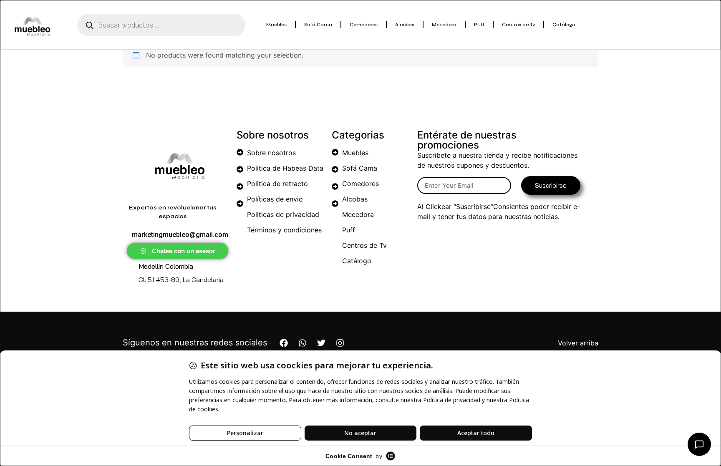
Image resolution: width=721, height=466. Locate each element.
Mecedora (444, 25)
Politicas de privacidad (283, 214)
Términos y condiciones (284, 230)
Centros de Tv (518, 25)
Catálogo (563, 25)
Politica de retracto (277, 183)
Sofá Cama (318, 25)
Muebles (276, 25)
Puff (479, 25)
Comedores (364, 25)
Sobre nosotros (271, 153)
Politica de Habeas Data (285, 168)
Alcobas (404, 25)
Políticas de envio (275, 199)
